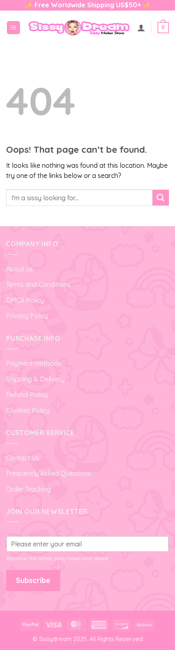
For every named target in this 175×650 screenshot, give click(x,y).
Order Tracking (28, 489)
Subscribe (33, 580)
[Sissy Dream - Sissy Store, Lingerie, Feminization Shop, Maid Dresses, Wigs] (78, 27)
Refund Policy (27, 394)
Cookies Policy (28, 410)
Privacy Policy (27, 316)
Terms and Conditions (38, 284)
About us (19, 269)
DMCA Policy (25, 300)
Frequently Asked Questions (48, 473)
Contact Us (22, 458)
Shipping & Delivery (35, 379)
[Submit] (161, 198)
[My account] (141, 28)
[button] (13, 28)
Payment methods (33, 363)
